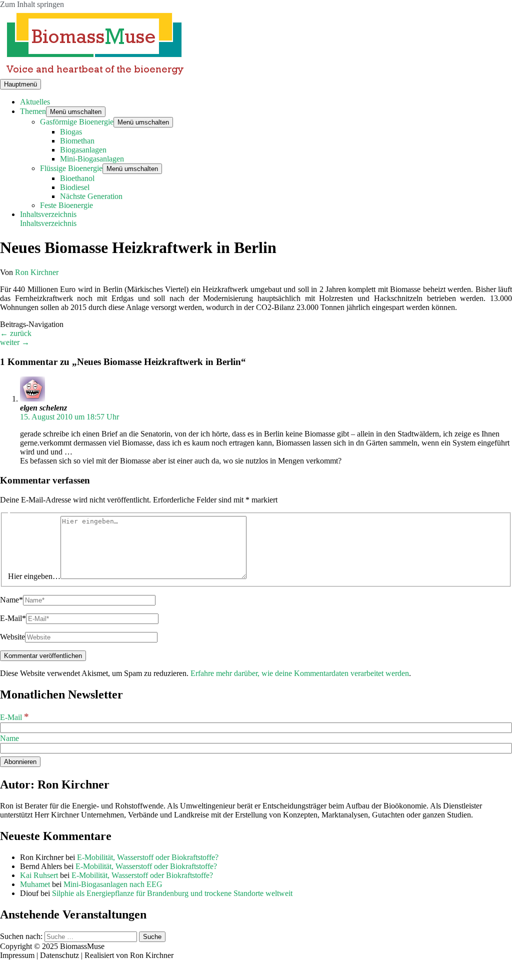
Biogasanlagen (83, 150)
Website (12, 636)
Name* (11, 600)
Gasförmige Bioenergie (77, 122)
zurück (16, 333)
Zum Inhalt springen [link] (32, 4)
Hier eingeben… (34, 576)
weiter (15, 342)
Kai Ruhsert (39, 875)
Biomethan (77, 140)
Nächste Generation (91, 196)
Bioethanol (77, 178)
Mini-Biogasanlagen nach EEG (113, 884)
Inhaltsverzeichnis (48, 223)
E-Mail (14, 717)
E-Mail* (13, 618)
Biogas (71, 132)
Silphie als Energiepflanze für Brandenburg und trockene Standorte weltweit (172, 893)
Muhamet (35, 884)
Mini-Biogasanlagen (92, 158)
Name (9, 738)
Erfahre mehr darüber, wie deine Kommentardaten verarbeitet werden (299, 673)
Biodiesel (75, 187)
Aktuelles (35, 102)
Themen (33, 111)
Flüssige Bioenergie (71, 168)
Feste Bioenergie (66, 205)
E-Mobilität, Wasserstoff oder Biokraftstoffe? (147, 857)
